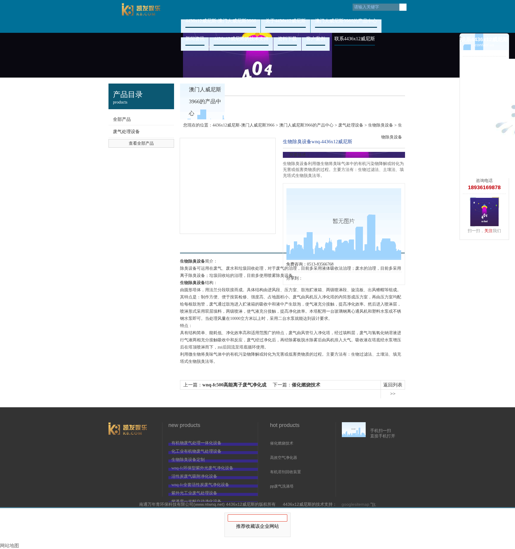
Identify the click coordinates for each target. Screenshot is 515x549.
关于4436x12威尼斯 (285, 20)
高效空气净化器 (283, 457)
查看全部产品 (141, 143)
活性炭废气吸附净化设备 (194, 476)
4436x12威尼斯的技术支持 (241, 38)
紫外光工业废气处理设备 (194, 493)
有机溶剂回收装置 (285, 472)
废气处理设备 (126, 131)
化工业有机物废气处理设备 (196, 451)
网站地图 (9, 545)
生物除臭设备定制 (188, 459)
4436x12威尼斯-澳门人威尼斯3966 (141, 16)
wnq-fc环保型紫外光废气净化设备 (202, 468)
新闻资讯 (194, 38)
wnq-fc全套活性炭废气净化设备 (200, 484)
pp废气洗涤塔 (282, 486)
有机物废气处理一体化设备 (196, 443)
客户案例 (315, 38)
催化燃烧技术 (306, 384)
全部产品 (122, 119)
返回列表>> (392, 389)
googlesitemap (355, 504)
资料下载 (287, 38)
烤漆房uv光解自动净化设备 (196, 501)
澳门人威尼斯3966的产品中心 (346, 20)
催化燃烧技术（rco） (281, 443)
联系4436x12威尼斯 (354, 38)
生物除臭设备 (380, 125)
